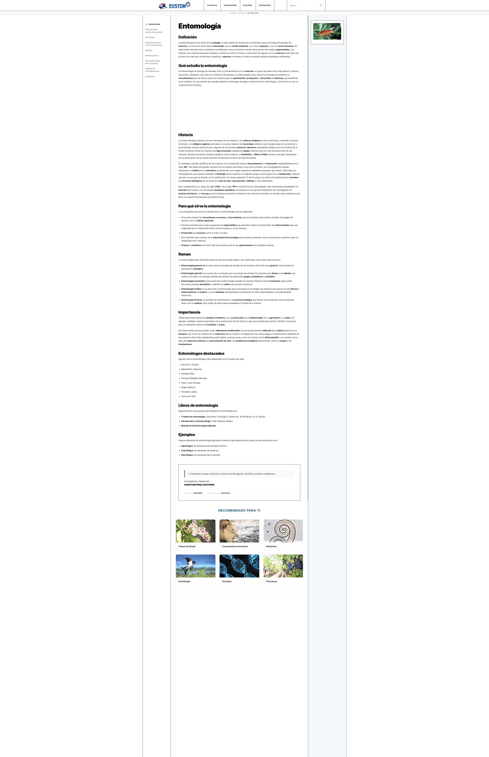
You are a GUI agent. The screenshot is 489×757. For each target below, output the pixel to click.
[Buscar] (321, 5)
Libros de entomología (152, 70)
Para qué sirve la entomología (153, 44)
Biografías (265, 5)
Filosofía (212, 5)
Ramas (148, 50)
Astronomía (230, 5)
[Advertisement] (239, 110)
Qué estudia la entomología (153, 31)
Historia (150, 37)
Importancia (152, 56)
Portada (233, 13)
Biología (248, 5)
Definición (154, 24)
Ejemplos (150, 76)
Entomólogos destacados (152, 62)
